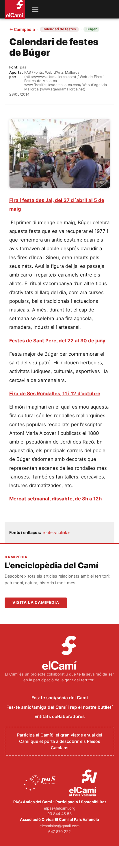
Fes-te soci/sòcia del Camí (59, 697)
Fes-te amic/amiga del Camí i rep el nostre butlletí (59, 707)
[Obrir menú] (35, 9)
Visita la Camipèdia (35, 602)
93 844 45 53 (59, 813)
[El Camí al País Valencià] (84, 783)
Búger (91, 29)
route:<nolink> (56, 532)
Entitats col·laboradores (59, 716)
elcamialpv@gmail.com (59, 825)
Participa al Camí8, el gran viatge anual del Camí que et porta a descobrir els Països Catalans (59, 741)
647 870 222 (59, 831)
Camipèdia (22, 29)
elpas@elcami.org (59, 808)
